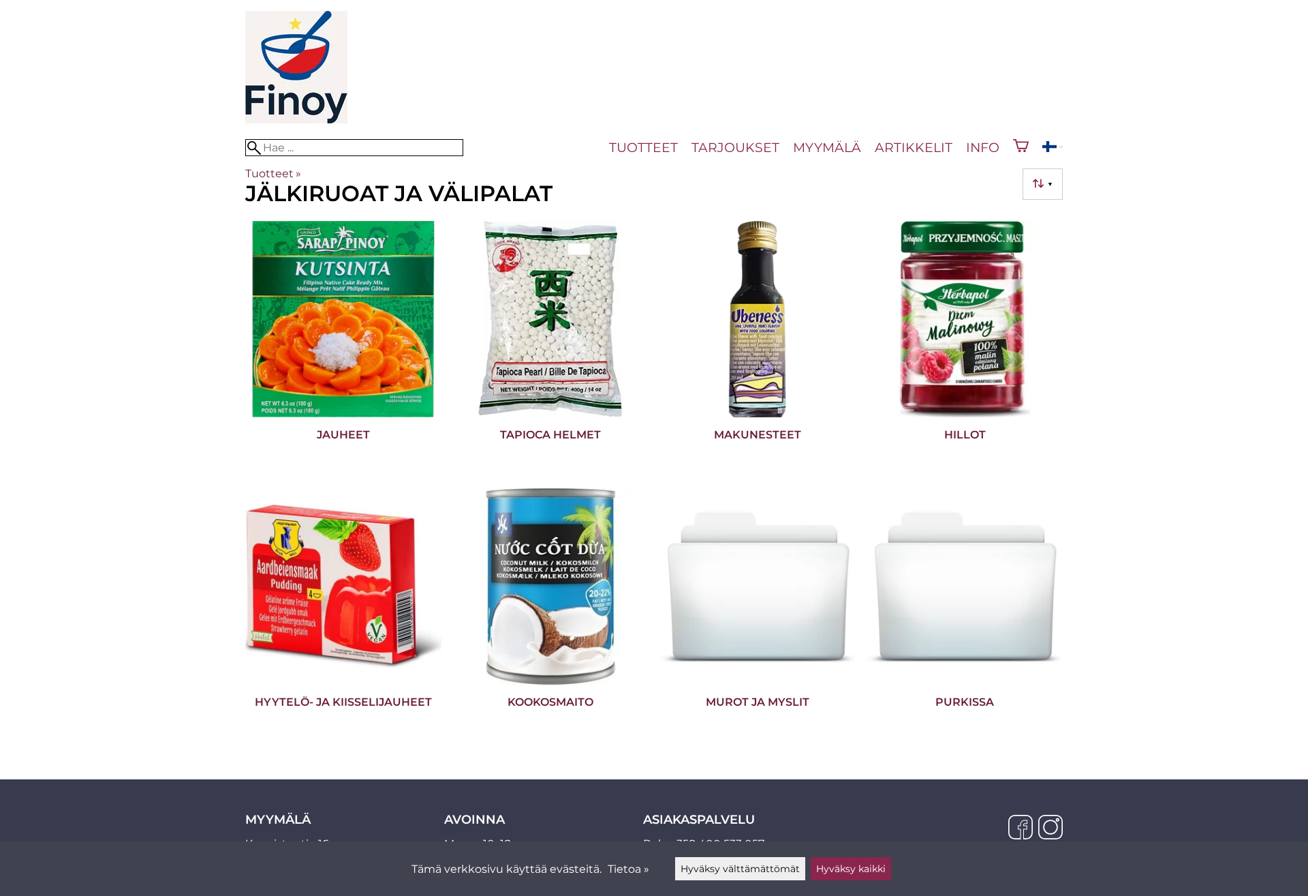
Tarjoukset (735, 147)
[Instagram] (1050, 828)
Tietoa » (628, 869)
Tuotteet (643, 147)
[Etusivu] (296, 119)
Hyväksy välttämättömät (740, 869)
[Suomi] (1052, 148)
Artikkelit (913, 147)
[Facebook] (1020, 828)
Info (982, 147)
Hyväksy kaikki (851, 869)
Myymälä (827, 147)
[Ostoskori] (1021, 147)
